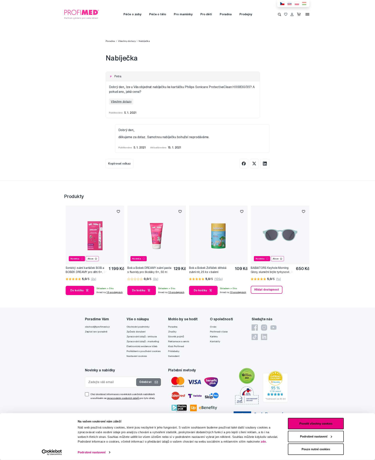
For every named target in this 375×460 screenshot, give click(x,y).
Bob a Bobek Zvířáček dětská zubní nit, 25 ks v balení (207, 269)
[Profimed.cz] (81, 14)
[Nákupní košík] (299, 14)
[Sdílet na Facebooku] (243, 163)
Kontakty (215, 341)
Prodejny (245, 14)
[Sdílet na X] (254, 163)
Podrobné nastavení (91, 452)
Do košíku (77, 290)
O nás (213, 326)
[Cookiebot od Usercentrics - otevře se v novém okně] (52, 452)
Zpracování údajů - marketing (143, 341)
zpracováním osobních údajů (123, 398)
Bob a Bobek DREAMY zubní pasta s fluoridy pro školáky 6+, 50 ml (149, 269)
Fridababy (173, 351)
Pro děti (206, 14)
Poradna (226, 14)
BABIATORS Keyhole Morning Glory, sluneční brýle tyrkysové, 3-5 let (272, 270)
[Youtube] (273, 327)
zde (263, 441)
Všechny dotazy (127, 41)
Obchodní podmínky (138, 326)
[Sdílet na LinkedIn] (264, 163)
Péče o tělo (157, 14)
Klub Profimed (176, 346)
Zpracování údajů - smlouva (142, 336)
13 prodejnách (114, 292)
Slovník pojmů (176, 336)
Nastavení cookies (137, 356)
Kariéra (214, 336)
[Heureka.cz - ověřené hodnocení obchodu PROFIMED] (275, 386)
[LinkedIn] (264, 337)
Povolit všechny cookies (315, 423)
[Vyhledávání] (279, 14)
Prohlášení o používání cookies (144, 351)
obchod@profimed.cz (97, 326)
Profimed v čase (219, 331)
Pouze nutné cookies (316, 449)
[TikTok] (255, 337)
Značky (172, 331)
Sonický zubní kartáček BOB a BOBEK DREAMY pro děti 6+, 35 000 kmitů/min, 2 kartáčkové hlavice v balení (86, 270)
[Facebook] (255, 327)
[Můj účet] (292, 14)
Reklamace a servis (178, 341)
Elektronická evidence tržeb (142, 346)
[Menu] (307, 14)
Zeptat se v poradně (96, 331)
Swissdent (173, 356)
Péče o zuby (132, 14)
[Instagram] (264, 327)
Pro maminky (183, 14)
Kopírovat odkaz (119, 163)
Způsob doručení (136, 331)
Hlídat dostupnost (266, 289)
